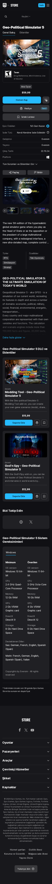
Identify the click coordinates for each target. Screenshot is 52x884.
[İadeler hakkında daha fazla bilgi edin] (48, 132)
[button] (26, 337)
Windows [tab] (11, 552)
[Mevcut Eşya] (12, 210)
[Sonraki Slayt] (47, 210)
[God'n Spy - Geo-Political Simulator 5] (26, 445)
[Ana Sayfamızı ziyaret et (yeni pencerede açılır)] (21, 522)
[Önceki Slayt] (5, 210)
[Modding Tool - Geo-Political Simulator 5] (26, 372)
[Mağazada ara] (6, 16)
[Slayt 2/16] (26, 210)
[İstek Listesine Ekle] (44, 423)
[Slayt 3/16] (39, 210)
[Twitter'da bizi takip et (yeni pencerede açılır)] (31, 522)
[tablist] (26, 552)
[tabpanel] (26, 595)
